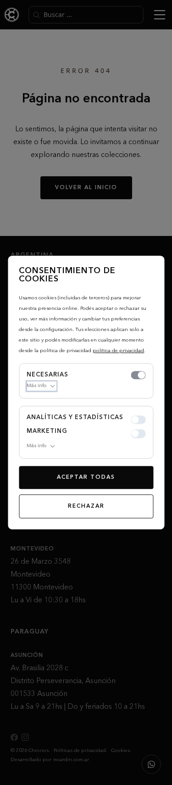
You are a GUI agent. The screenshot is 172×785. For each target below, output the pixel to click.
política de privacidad (118, 350)
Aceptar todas (86, 477)
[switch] (138, 375)
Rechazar (86, 506)
